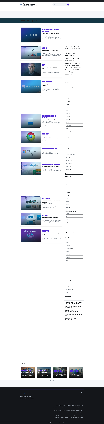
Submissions (69, 412)
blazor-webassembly (72, 58)
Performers (63, 410)
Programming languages (70, 211)
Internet (67, 201)
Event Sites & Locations (62, 405)
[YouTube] (78, 1)
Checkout (71, 402)
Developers (68, 125)
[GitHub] (68, 1)
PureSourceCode (29, 4)
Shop (35, 8)
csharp (73, 60)
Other (67, 207)
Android (67, 242)
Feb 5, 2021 (45, 169)
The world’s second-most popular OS (50, 136)
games (75, 63)
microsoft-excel (76, 67)
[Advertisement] (52, 14)
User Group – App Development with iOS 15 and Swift (61, 415)
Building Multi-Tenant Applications (50, 217)
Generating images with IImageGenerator (70, 319)
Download (31, 8)
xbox (66, 76)
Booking (65, 402)
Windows (46, 31)
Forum (24, 8)
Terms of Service (61, 422)
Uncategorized (68, 296)
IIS (55, 148)
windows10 (68, 75)
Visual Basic (68, 160)
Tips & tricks (48, 81)
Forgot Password (77, 405)
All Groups (58, 402)
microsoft (71, 67)
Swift (67, 228)
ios (72, 65)
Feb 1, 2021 (45, 219)
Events (73, 405)
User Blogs (81, 412)
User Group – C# (80, 415)
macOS (59, 29)
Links (27, 8)
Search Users (78, 410)
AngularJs (68, 178)
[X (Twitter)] (73, 1)
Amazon (67, 189)
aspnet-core (73, 48)
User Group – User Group (70, 417)
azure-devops (68, 51)
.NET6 (67, 95)
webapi (72, 72)
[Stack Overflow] (71, 1)
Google (67, 198)
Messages (68, 407)
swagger (69, 71)
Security (67, 283)
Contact (42, 8)
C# (52, 29)
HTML (67, 137)
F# (66, 128)
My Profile (77, 407)
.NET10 (67, 90)
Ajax (67, 110)
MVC (43, 31)
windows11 (74, 74)
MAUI (67, 142)
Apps (67, 195)
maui (66, 67)
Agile (67, 107)
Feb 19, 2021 (45, 70)
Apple (67, 192)
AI (66, 239)
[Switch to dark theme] (82, 9)
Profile (38, 8)
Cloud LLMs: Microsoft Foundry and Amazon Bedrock (42, 374)
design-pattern (76, 61)
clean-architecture (68, 60)
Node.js (67, 274)
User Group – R (57, 417)
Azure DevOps (68, 248)
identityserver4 (68, 65)
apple (70, 46)
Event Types (69, 405)
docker (81, 61)
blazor (80, 51)
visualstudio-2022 (67, 72)
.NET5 (67, 92)
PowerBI (67, 277)
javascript (75, 65)
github (79, 63)
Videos (82, 420)
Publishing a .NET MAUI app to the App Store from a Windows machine (73, 303)
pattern (73, 69)
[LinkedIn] (76, 1)
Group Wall (55, 407)
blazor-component (70, 53)
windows (75, 72)
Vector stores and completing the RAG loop (76, 373)
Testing (67, 151)
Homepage (59, 407)
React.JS (67, 181)
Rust (67, 225)
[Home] (21, 9)
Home (55, 402)
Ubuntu (68, 265)
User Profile (77, 417)
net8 (66, 69)
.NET (43, 148)
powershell (76, 69)
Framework (68, 131)
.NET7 (67, 98)
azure (79, 48)
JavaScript (67, 176)
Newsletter (81, 407)
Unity (67, 286)
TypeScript (68, 183)
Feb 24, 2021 (45, 53)
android (66, 46)
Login (65, 407)
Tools (66, 237)
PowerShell (68, 280)
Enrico (50, 36)
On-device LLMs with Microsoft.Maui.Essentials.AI (71, 311)
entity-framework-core (69, 63)
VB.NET (67, 157)
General (67, 134)
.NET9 (67, 104)
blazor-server (69, 56)
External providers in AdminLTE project (51, 120)
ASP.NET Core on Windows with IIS (50, 151)
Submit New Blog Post (75, 412)
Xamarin (67, 169)
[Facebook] (83, 1)
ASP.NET (49, 29)
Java (66, 216)
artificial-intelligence (75, 46)
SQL (66, 148)
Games (66, 173)
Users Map (81, 417)
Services (82, 410)
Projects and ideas (69, 232)
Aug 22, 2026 (24, 375)
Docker (67, 254)
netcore (69, 69)
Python (67, 219)
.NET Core (44, 29)
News (48, 198)
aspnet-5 (67, 48)
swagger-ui (72, 71)
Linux (55, 29)
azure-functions (74, 51)
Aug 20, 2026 (73, 375)
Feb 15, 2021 (45, 152)
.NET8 (67, 101)
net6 (80, 67)
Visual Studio (68, 163)
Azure (44, 81)
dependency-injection (69, 61)
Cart (68, 402)
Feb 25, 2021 (45, 36)
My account (73, 407)
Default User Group (80, 402)
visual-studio (76, 71)
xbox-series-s (70, 76)
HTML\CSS (68, 213)
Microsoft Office (69, 272)
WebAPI (67, 166)
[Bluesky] (81, 1)
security (66, 71)
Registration (73, 410)
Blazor (67, 119)
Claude (67, 251)
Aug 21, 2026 (57, 375)
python (79, 69)
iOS (66, 260)
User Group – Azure (74, 415)
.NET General (68, 87)
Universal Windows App (70, 154)
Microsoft (44, 198)
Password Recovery (57, 410)
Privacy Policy (68, 410)
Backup (62, 402)
